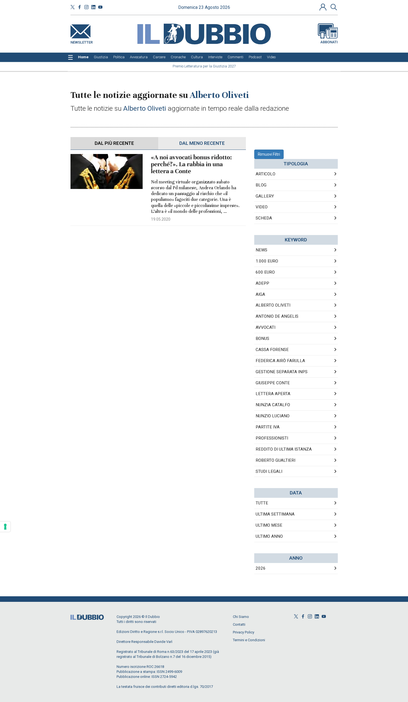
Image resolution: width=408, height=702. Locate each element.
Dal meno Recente (202, 143)
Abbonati (329, 42)
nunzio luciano (272, 415)
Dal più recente (114, 143)
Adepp (262, 283)
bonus (262, 338)
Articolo (265, 173)
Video (262, 206)
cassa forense (272, 349)
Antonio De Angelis (277, 316)
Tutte (262, 503)
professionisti (272, 438)
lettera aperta (273, 393)
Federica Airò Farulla (280, 360)
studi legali (269, 471)
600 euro (265, 272)
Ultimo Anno (269, 536)
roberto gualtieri (275, 460)
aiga (260, 294)
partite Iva (267, 427)
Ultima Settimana (275, 514)
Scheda (264, 218)
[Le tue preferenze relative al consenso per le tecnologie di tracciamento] (5, 526)
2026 (261, 568)
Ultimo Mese (269, 525)
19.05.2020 (160, 219)
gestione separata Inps (282, 371)
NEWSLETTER (81, 41)
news (261, 250)
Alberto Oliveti (273, 305)
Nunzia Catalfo (273, 404)
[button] (323, 7)
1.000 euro (267, 261)
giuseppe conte (273, 382)
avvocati (265, 327)
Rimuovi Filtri (269, 154)
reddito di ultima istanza (284, 449)
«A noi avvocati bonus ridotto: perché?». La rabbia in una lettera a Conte (191, 164)
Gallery (265, 196)
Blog (261, 185)
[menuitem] (83, 57)
